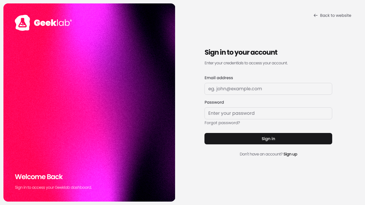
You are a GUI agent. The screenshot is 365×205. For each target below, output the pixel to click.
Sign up (290, 154)
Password (214, 102)
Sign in (268, 139)
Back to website (335, 15)
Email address (218, 78)
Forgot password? (222, 123)
